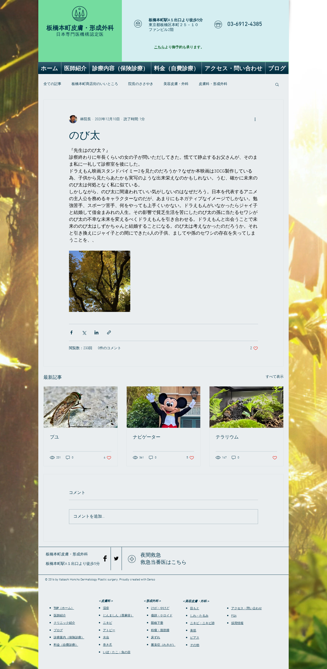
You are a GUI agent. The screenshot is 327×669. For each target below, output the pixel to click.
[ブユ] (81, 407)
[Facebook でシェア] (71, 332)
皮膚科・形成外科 (213, 84)
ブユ (54, 437)
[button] (277, 84)
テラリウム (227, 437)
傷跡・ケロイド (161, 615)
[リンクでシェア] (109, 332)
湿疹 (106, 608)
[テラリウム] (246, 407)
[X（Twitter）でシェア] (83, 332)
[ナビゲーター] (164, 407)
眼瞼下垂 (157, 623)
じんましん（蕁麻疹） (118, 615)
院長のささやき (140, 84)
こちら (159, 47)
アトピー (109, 630)
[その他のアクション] (255, 119)
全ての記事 (52, 84)
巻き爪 (107, 645)
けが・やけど (160, 608)
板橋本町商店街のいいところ (95, 84)
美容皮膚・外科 (176, 84)
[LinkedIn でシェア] (96, 332)
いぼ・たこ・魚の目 (117, 652)
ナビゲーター (146, 437)
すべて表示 (275, 377)
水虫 (106, 637)
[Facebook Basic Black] (105, 558)
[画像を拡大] (99, 281)
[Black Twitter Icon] (116, 558)
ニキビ (107, 623)
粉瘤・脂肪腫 (160, 630)
